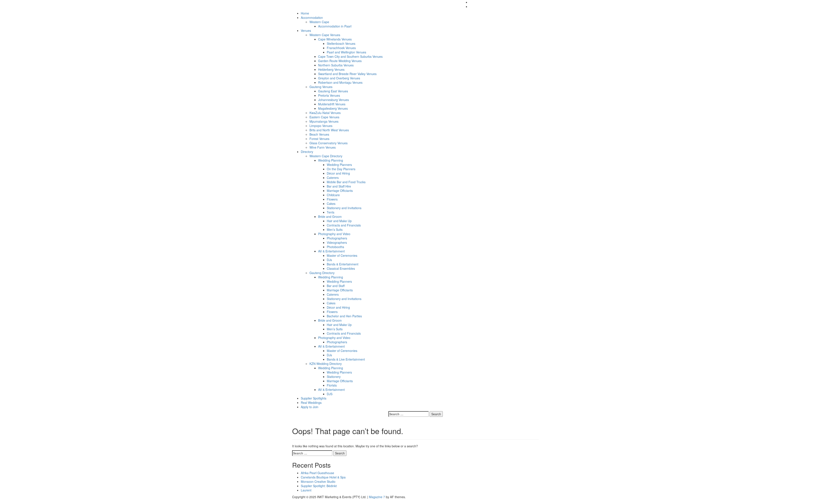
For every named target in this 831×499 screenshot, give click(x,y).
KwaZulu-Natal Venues (325, 113)
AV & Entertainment (331, 251)
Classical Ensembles (341, 268)
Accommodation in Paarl (334, 26)
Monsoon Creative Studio (318, 481)
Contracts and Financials (344, 225)
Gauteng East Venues (333, 91)
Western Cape (319, 22)
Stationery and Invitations (344, 208)
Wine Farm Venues (322, 147)
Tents (330, 212)
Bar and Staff (336, 286)
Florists (332, 385)
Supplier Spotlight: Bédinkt (319, 486)
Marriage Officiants (340, 190)
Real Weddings (311, 402)
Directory (307, 151)
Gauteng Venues (320, 87)
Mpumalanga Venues (323, 121)
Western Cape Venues (324, 35)
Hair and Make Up (339, 221)
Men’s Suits (335, 229)
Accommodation (312, 17)
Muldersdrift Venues (331, 104)
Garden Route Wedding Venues (340, 61)
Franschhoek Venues (341, 48)
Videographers (337, 242)
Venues (306, 30)
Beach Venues (319, 134)
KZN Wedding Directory (325, 363)
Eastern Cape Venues (324, 117)
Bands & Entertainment (342, 264)
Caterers (333, 177)
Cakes (331, 203)
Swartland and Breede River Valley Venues (347, 74)
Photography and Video (334, 234)
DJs (329, 260)
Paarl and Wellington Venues (346, 52)
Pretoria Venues (329, 95)
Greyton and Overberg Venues (339, 78)
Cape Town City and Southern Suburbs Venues (350, 56)
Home (305, 13)
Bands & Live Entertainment (346, 359)
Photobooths (335, 247)
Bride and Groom (330, 216)
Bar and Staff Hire (339, 186)
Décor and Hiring (338, 173)
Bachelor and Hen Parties (344, 316)
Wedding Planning (330, 160)
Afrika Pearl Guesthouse (317, 473)
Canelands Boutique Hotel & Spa (323, 477)
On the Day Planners (341, 169)
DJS (329, 394)
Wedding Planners (339, 164)
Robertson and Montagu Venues (340, 82)
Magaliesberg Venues (333, 108)
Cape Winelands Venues (335, 39)
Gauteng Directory (322, 273)
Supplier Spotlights (313, 398)
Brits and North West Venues (329, 130)
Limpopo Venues (320, 126)
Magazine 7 (377, 497)
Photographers (337, 238)
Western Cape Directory (325, 156)
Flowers (332, 199)
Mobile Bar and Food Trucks (346, 182)
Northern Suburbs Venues (336, 65)
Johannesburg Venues (333, 100)
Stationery (334, 376)
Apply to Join (309, 407)
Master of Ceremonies (342, 255)
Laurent (306, 490)
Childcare (333, 195)
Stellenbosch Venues (341, 43)
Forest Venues (319, 138)
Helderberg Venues (331, 69)
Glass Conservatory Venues (328, 143)
